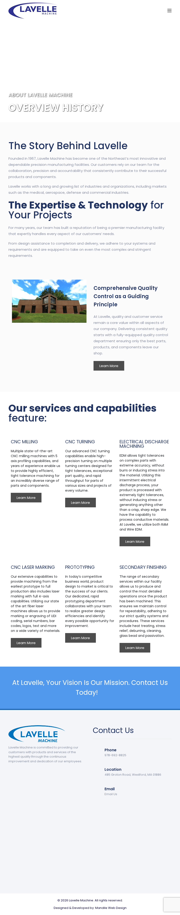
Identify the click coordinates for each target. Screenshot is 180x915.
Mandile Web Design (111, 908)
